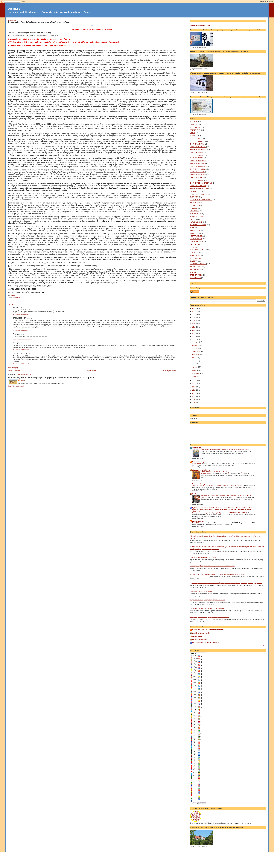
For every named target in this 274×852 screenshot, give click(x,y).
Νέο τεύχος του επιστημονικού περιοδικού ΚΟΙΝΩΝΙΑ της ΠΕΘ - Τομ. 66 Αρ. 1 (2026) (225, 449)
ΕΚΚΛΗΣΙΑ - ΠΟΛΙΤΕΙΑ (197, 141)
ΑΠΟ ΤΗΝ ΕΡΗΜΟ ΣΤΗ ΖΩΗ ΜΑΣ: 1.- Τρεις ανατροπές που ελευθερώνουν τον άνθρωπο (216, 574)
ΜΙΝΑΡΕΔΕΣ (194, 233)
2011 (194, 393)
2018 (194, 333)
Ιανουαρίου (195, 376)
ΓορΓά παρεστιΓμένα (199, 462)
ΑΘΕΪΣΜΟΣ (193, 122)
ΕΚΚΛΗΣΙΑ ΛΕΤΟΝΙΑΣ (197, 158)
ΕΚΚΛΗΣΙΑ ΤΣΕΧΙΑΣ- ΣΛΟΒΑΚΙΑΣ (201, 183)
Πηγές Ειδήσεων (197, 523)
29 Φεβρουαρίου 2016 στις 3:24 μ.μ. (22, 349)
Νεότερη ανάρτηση (14, 370)
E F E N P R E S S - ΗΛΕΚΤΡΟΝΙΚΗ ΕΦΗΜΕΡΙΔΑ (208, 630)
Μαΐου (194, 364)
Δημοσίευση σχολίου (14, 367)
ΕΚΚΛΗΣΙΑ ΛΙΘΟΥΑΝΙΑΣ (198, 163)
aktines (23, 380)
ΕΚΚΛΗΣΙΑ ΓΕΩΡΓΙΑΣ (197, 152)
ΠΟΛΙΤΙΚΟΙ (193, 253)
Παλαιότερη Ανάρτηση (169, 370)
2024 (194, 314)
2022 (194, 321)
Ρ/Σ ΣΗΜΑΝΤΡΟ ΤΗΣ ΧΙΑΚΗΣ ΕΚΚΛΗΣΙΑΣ (206, 643)
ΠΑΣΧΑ (192, 247)
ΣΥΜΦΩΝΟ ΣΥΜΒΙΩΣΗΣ (198, 264)
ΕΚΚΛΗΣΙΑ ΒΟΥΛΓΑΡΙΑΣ (198, 149)
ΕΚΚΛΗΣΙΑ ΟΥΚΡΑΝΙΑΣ (198, 169)
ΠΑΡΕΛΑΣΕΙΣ (194, 244)
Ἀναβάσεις (195, 494)
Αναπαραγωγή (196, 463)
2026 (194, 308)
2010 (194, 396)
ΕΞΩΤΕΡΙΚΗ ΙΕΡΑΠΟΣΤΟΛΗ (199, 194)
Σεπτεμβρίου (196, 351)
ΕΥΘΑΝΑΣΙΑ (194, 197)
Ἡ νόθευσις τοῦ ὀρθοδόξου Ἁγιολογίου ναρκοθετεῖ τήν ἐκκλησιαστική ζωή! (211, 566)
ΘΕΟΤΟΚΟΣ (194, 202)
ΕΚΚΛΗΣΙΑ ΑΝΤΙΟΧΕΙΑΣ (198, 147)
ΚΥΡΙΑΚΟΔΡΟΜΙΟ (196, 222)
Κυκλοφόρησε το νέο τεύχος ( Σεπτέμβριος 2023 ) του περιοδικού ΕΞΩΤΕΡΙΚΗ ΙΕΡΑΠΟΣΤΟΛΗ (219, 513)
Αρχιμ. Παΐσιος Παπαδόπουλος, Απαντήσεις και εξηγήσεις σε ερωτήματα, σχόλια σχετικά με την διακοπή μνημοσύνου (225, 583)
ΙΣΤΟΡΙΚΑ (193, 208)
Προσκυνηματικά (198, 521)
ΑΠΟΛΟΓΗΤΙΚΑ (195, 130)
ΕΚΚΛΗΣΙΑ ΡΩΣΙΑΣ (196, 177)
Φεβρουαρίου (196, 373)
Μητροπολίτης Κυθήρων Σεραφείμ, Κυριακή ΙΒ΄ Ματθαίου (206, 608)
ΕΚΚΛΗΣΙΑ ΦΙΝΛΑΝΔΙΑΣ (198, 186)
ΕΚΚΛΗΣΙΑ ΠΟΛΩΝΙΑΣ (197, 172)
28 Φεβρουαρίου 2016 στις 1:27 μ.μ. (22, 314)
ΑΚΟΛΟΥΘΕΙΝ (197, 636)
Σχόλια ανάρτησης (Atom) (25, 374)
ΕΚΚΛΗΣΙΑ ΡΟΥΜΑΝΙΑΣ (198, 175)
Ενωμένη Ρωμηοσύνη (199, 639)
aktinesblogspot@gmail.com (200, 25)
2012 (194, 390)
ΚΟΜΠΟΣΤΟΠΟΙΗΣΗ (196, 216)
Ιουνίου (194, 361)
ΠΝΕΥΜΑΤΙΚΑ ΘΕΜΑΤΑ (197, 250)
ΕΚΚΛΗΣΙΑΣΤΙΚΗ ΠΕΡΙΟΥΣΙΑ (199, 188)
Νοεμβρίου (195, 345)
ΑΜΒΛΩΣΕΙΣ (194, 124)
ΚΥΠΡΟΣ (193, 219)
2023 (194, 317)
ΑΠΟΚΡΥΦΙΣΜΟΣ (195, 127)
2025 (194, 311)
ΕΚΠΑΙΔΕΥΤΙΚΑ (195, 191)
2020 (194, 327)
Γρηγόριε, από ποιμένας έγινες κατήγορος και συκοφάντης (206, 600)
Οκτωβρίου (195, 348)
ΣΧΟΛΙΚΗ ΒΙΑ (194, 269)
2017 (194, 336)
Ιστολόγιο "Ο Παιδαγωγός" (201, 633)
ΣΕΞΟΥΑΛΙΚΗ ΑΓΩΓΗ (197, 258)
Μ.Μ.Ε (192, 227)
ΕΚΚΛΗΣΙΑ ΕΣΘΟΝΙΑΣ (197, 155)
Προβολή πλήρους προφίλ (16, 386)
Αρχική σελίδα (91, 370)
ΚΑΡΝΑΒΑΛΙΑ (194, 211)
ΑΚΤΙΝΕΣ (14, 9)
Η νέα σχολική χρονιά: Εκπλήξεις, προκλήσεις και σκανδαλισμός (208, 617)
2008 (194, 402)
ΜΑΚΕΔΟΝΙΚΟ (195, 230)
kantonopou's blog (198, 484)
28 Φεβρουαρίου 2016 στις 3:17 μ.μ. (22, 330)
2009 (194, 399)
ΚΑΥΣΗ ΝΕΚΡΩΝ (195, 214)
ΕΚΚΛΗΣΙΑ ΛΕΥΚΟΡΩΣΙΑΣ (198, 161)
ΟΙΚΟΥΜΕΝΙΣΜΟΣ (18, 297)
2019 (194, 330)
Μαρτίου (194, 370)
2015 (194, 380)
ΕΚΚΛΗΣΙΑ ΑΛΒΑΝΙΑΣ (197, 144)
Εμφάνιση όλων (261, 645)
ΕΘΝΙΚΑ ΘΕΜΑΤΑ (196, 138)
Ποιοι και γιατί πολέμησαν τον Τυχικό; (200, 591)
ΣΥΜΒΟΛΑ (193, 261)
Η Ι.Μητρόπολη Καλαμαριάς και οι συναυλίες (202, 557)
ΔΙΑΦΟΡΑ (193, 135)
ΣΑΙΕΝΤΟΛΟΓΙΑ (195, 255)
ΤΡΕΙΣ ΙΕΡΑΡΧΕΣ (196, 275)
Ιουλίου (194, 358)
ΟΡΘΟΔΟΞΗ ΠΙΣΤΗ (196, 241)
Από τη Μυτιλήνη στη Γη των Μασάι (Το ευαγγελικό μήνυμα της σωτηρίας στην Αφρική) (217, 485)
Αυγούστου (195, 354)
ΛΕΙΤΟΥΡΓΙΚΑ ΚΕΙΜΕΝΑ (198, 225)
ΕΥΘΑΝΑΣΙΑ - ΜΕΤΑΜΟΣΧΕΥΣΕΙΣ (201, 200)
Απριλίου (195, 367)
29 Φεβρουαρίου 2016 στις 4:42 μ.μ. (22, 363)
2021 (194, 324)
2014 (194, 384)
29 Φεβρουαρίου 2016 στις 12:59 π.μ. (22, 339)
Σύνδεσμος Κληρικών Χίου (201, 470)
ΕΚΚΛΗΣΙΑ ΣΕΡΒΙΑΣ (196, 180)
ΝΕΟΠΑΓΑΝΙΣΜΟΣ (196, 236)
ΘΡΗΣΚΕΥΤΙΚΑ (195, 205)
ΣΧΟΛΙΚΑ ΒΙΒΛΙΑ (195, 266)
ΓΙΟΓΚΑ (192, 133)
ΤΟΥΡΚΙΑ (193, 272)
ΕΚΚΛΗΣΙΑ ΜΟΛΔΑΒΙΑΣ (198, 166)
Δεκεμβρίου (195, 342)
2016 (194, 339)
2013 (194, 387)
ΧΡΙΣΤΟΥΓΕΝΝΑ (195, 278)
